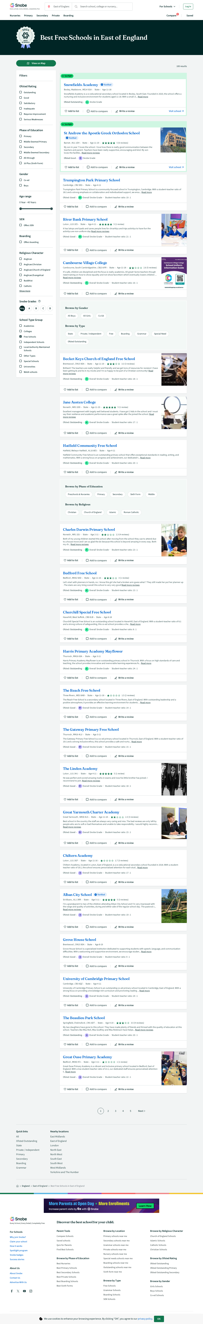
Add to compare (99, 111)
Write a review (127, 111)
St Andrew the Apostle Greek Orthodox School (123, 146)
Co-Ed (101, 315)
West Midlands (58, 1167)
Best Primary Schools (67, 1268)
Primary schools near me (115, 1236)
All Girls (87, 315)
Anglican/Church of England (37, 270)
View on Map (38, 63)
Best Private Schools (66, 1277)
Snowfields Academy (123, 94)
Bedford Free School (123, 585)
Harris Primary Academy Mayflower (123, 664)
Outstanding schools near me (117, 1267)
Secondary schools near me (116, 1240)
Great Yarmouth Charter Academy (123, 827)
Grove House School (123, 952)
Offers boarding (31, 242)
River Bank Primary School (123, 234)
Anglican (28, 259)
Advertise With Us (18, 1282)
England (26, 1186)
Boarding (68, 15)
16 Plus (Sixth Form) (33, 163)
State (70, 333)
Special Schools (31, 361)
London (54, 1145)
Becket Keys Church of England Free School (123, 373)
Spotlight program (19, 1250)
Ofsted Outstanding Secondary (164, 1272)
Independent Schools (34, 342)
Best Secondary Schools (68, 1272)
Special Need (160, 333)
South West (56, 1163)
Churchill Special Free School (123, 625)
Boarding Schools (111, 1294)
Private (56, 15)
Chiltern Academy (123, 868)
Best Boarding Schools (67, 1281)
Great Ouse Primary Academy (123, 1072)
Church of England (93, 512)
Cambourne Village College (123, 277)
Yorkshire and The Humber (64, 1172)
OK (159, 1319)
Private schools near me (114, 1249)
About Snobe (16, 1273)
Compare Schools (65, 1236)
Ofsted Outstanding (77, 341)
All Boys (71, 315)
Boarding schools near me (115, 1263)
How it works (16, 1246)
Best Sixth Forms (65, 1285)
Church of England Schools (163, 1236)
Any (22, 308)
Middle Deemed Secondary (36, 152)
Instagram (31, 1291)
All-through (29, 158)
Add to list (73, 111)
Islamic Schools (157, 1240)
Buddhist (28, 280)
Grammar (141, 333)
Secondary (42, 15)
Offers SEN (29, 225)
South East (56, 1159)
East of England (58, 1141)
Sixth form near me (112, 1271)
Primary (28, 15)
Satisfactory (29, 103)
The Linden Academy (123, 783)
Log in (188, 6)
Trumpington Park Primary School (123, 192)
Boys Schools (156, 1291)
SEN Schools (109, 1299)
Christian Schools (158, 1249)
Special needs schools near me (118, 1258)
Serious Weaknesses (33, 119)
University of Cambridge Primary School (123, 991)
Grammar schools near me (115, 1245)
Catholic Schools (158, 1245)
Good (26, 98)
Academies (29, 326)
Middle (151, 494)
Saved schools (63, 1240)
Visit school (175, 111)
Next (140, 1111)
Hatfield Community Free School (123, 458)
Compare (171, 15)
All (17, 1136)
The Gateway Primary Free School (123, 742)
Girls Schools (156, 1286)
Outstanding (30, 92)
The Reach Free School (123, 703)
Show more (24, 291)
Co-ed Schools (157, 1295)
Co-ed (26, 180)
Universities (29, 366)
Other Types (29, 356)
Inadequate (29, 108)
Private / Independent (91, 333)
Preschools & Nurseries (79, 494)
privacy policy (145, 1319)
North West (56, 1154)
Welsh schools (30, 372)
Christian (72, 512)
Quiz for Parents (64, 1245)
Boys (26, 185)
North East (55, 1150)
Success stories (17, 1259)
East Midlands (57, 1136)
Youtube (24, 1291)
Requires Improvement (35, 114)
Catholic (28, 286)
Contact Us (15, 1277)
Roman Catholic (131, 512)
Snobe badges (16, 1255)
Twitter (18, 1291)
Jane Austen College (123, 417)
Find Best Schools (65, 1249)
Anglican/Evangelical (34, 275)
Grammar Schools (112, 1290)
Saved (190, 15)
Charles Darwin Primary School (123, 544)
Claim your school (18, 1241)
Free (111, 333)
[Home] (17, 1186)
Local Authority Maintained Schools (37, 349)
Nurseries (15, 15)
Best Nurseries (63, 1263)
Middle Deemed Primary (35, 141)
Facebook (12, 1291)
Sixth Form (135, 494)
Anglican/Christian (33, 264)
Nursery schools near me (115, 1254)
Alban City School (123, 910)
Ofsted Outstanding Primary (163, 1268)
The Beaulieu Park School (123, 1030)
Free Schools (30, 336)
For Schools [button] (166, 6)
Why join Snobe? (18, 1237)
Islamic (112, 512)
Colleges (28, 331)
